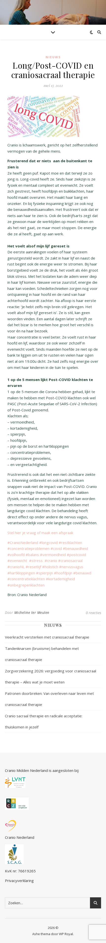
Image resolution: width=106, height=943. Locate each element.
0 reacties (93, 612)
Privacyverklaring (19, 880)
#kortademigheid (60, 578)
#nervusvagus (71, 566)
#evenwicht (18, 560)
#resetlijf (34, 566)
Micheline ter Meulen (31, 612)
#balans (33, 554)
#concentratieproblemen (28, 548)
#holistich (50, 566)
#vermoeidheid (53, 554)
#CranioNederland (23, 542)
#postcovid (76, 554)
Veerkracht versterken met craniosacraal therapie (47, 637)
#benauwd (82, 572)
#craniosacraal (70, 560)
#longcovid (49, 542)
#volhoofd (16, 554)
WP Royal (66, 934)
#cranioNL (16, 566)
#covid (57, 548)
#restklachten (70, 542)
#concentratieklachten (26, 578)
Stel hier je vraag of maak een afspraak (40, 532)
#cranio (51, 560)
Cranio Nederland (19, 837)
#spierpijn (45, 572)
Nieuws (53, 57)
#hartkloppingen (21, 572)
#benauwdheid (75, 548)
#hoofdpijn (63, 572)
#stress (37, 560)
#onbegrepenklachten (26, 584)
